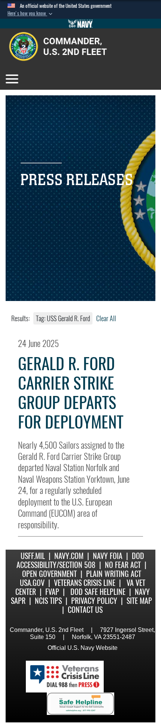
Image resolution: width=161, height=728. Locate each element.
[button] (30, 13)
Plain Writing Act (113, 574)
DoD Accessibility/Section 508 (80, 560)
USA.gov (32, 583)
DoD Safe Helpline (97, 592)
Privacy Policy (94, 601)
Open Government (49, 574)
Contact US (85, 610)
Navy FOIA (107, 556)
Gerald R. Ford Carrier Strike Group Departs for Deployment (70, 393)
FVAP (52, 592)
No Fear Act (123, 565)
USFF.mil (33, 556)
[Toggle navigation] (12, 79)
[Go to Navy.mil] (80, 23)
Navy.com (68, 556)
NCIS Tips (48, 601)
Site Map (139, 601)
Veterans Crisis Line (84, 583)
